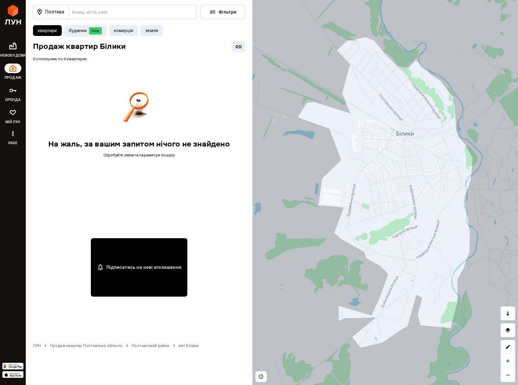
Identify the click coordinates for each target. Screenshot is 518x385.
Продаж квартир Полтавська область (86, 345)
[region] (385, 192)
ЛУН (37, 345)
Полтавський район (150, 345)
